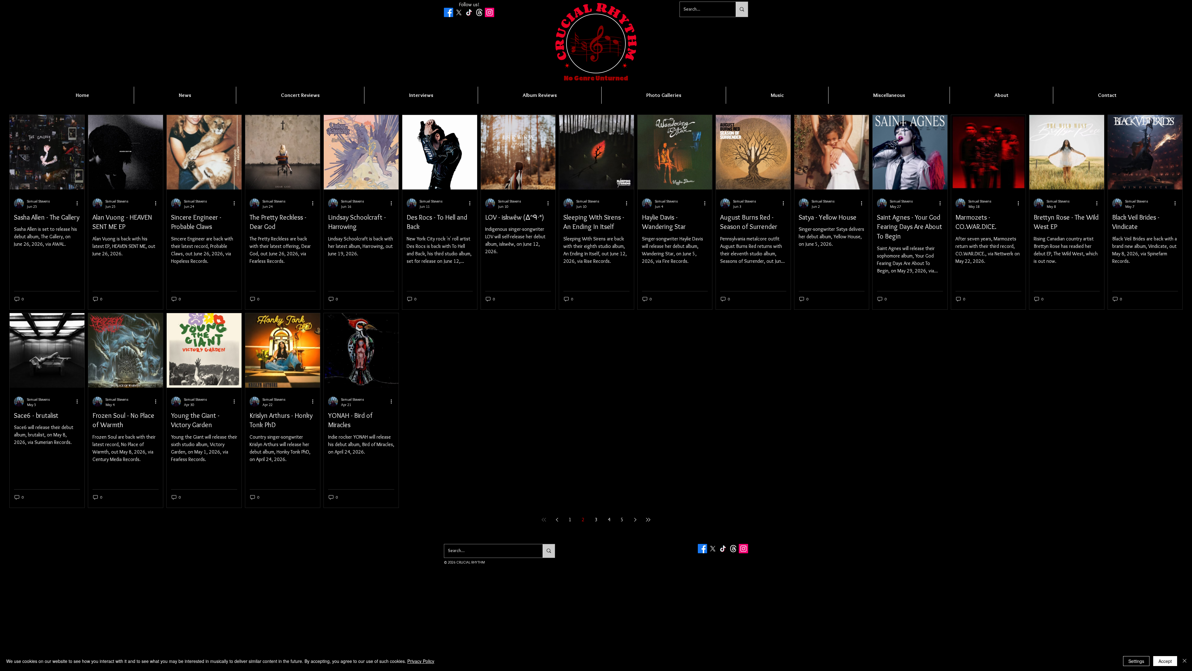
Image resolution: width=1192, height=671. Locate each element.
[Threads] (479, 12)
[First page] (543, 519)
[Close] (1184, 661)
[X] (458, 12)
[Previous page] (556, 519)
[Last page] (648, 519)
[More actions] (79, 203)
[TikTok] (469, 12)
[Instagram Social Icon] (489, 12)
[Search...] (742, 9)
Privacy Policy (420, 661)
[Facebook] (448, 12)
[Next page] (635, 519)
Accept (1165, 661)
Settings (1136, 661)
